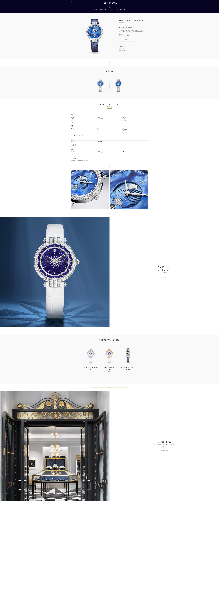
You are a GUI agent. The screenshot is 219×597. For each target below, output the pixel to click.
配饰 (121, 10)
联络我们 (126, 42)
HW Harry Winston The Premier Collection (127, 18)
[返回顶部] (217, 595)
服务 (125, 10)
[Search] (74, 2)
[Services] (71, 2)
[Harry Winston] (109, 3)
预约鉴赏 (126, 39)
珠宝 (106, 10)
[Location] (147, 1)
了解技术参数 (121, 48)
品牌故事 (95, 10)
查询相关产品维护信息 (123, 50)
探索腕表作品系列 (164, 277)
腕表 (117, 10)
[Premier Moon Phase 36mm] (100, 86)
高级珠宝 (101, 10)
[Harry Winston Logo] (109, 6)
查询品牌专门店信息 (164, 450)
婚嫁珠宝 (111, 10)
